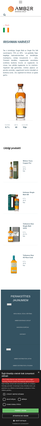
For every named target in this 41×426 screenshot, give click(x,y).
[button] (20, 420)
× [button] (38, 372)
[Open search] (4, 14)
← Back (6, 25)
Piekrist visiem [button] (20, 410)
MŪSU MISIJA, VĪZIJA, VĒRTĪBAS (23, 313)
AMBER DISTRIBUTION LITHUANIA (22, 365)
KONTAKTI (23, 334)
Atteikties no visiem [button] (20, 416)
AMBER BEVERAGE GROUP (23, 320)
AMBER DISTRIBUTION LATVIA (22, 358)
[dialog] (20, 398)
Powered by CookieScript (20, 423)
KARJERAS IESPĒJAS (23, 327)
